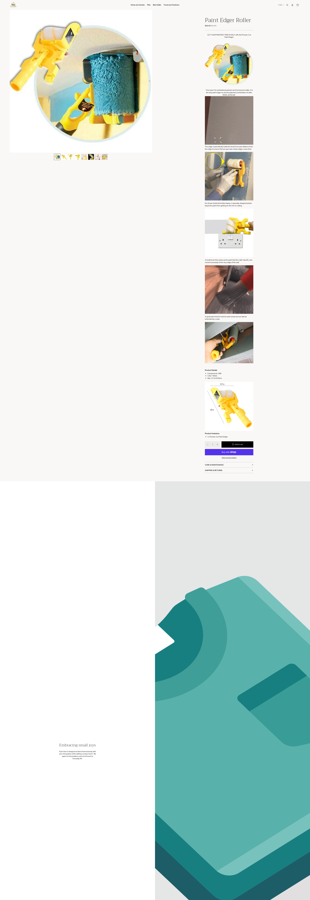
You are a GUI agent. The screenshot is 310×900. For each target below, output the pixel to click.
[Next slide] (150, 81)
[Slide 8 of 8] (105, 157)
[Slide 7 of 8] (98, 157)
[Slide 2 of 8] (64, 157)
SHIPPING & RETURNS (213, 470)
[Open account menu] (292, 5)
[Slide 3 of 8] (71, 157)
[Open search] (287, 5)
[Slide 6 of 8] (91, 157)
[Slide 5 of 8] (84, 157)
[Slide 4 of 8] (77, 157)
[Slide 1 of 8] (57, 157)
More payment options (229, 458)
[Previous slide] (12, 81)
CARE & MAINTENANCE (214, 465)
